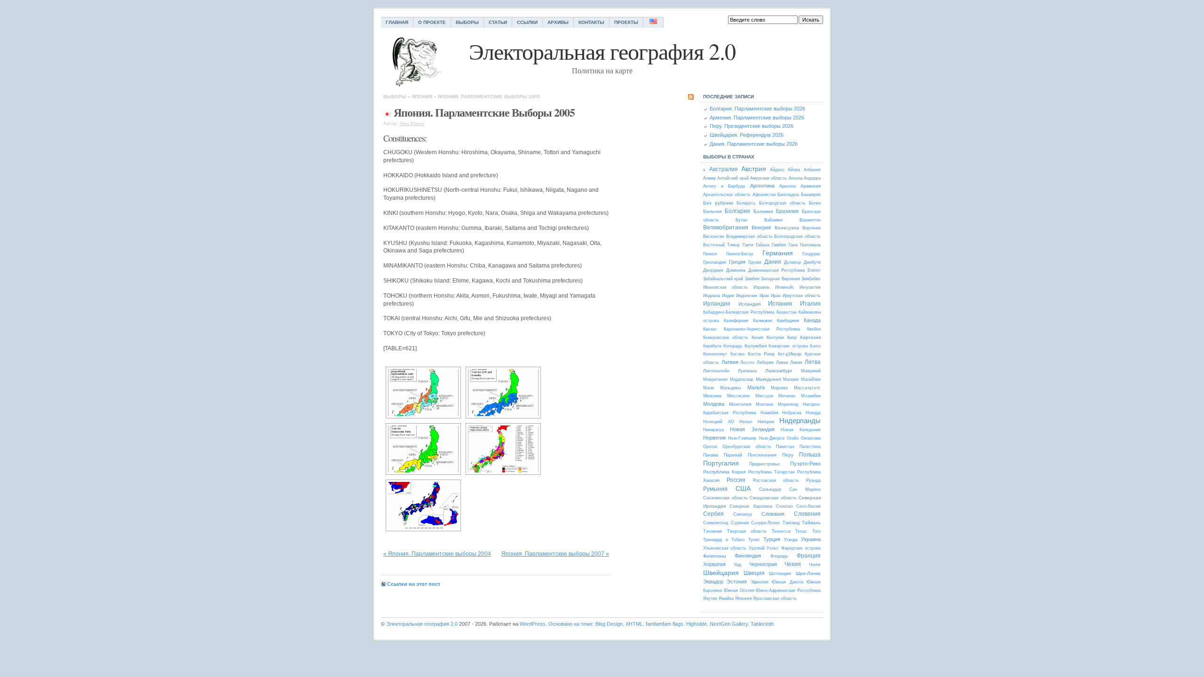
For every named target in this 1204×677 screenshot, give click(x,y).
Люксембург (778, 370)
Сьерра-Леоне (765, 522)
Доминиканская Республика (776, 270)
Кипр (792, 337)
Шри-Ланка (808, 573)
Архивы (558, 22)
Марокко (779, 388)
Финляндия (748, 556)
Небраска (791, 412)
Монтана (764, 404)
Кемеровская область (725, 337)
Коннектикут (715, 354)
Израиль (761, 287)
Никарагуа (713, 429)
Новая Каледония (801, 429)
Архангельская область (727, 194)
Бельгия (712, 211)
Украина (811, 539)
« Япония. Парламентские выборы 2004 (437, 554)
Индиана (711, 295)
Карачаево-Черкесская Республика (762, 329)
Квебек (814, 329)
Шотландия (780, 573)
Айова (794, 169)
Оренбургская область (746, 446)
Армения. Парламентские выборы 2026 (757, 117)
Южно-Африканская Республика (788, 590)
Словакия (772, 514)
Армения (810, 186)
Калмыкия (762, 320)
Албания (812, 169)
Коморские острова (788, 346)
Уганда (791, 539)
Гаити (748, 245)
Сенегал (784, 506)
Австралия (723, 169)
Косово (737, 354)
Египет (814, 270)
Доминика (735, 270)
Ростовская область (776, 480)
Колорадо (732, 346)
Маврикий (811, 371)
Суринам (740, 522)
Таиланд (791, 522)
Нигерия (766, 421)
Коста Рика (761, 353)
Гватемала (810, 245)
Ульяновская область (724, 548)
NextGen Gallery (729, 624)
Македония (768, 379)
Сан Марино (805, 489)
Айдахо (777, 169)
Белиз (815, 203)
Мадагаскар (741, 379)
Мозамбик (811, 396)
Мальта (756, 387)
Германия (777, 253)
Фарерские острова (801, 548)
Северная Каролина (750, 506)
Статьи (498, 22)
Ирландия (716, 303)
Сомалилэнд (715, 522)
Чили (815, 564)
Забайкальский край (723, 278)
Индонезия (746, 295)
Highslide (696, 624)
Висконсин (713, 236)
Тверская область (747, 531)
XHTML (634, 624)
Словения (807, 514)
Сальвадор (770, 489)
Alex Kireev (412, 123)
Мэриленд (788, 404)
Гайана (762, 245)
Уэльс (773, 548)
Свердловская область (773, 498)
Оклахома (811, 438)
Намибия (769, 412)
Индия (728, 295)
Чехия (792, 564)
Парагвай (733, 455)
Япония (422, 96)
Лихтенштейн (716, 371)
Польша (810, 454)
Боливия (763, 211)
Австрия (753, 169)
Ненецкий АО (718, 421)
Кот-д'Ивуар (789, 354)
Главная (397, 22)
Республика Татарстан (771, 472)
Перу (787, 454)
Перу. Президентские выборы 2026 (751, 126)
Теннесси (781, 531)
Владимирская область (749, 236)
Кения (757, 337)
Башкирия (811, 194)
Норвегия (714, 438)
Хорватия (714, 564)
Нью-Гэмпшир (742, 438)
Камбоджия (788, 320)
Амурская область (768, 178)
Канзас (710, 329)
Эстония (737, 581)
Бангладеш (788, 194)
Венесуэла (787, 227)
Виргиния (811, 228)
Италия (810, 303)
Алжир (709, 178)
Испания (780, 303)
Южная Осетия (739, 590)
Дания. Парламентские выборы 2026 (754, 144)
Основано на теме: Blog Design (585, 624)
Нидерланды (800, 421)
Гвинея (710, 254)
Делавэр (792, 262)
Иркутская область (802, 295)
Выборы (467, 22)
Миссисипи (738, 396)
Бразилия (787, 211)
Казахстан (786, 312)
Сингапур (742, 514)
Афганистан (764, 194)
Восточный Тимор (721, 245)
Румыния (715, 489)
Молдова (713, 404)
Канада (812, 320)
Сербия (713, 514)
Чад (737, 564)
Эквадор (713, 581)
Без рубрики (718, 202)
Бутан (741, 220)
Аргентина (762, 186)
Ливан (782, 362)
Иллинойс (784, 287)
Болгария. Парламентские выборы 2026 (757, 108)
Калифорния (736, 320)
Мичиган (786, 396)
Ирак (764, 295)
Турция (771, 539)
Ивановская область (725, 287)
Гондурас (811, 254)
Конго (815, 346)
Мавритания (715, 379)
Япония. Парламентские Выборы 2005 (489, 96)
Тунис (754, 539)
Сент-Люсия (808, 506)
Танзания (712, 531)
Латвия (729, 362)
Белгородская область (782, 203)
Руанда (813, 480)
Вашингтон (810, 220)
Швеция (754, 573)
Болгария (737, 211)
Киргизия (810, 337)
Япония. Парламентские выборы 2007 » (555, 554)
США (743, 488)
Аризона (787, 186)
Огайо (793, 438)
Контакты (591, 22)
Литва (813, 362)
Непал (745, 421)
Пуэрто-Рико (805, 463)
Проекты (626, 22)
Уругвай (757, 548)
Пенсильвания (762, 455)
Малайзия (811, 379)
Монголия (740, 404)
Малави (791, 379)
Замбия (752, 278)
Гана (793, 245)
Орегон (710, 446)
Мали (708, 388)
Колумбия (756, 345)
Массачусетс (807, 388)
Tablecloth (762, 624)
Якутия (710, 598)
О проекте (432, 22)
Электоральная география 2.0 (422, 624)
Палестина (810, 446)
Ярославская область (775, 598)
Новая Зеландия (752, 429)
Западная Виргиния (780, 278)
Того (816, 531)
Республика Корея (724, 471)
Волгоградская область (797, 236)
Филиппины (714, 556)
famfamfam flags (664, 624)
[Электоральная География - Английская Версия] (653, 22)
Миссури (764, 396)
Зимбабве (811, 278)
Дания (772, 262)
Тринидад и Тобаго (724, 539)
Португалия (721, 463)
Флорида (779, 556)
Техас (801, 531)
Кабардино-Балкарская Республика (738, 312)
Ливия (796, 362)
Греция (737, 262)
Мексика (712, 395)
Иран (776, 295)
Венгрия (761, 227)
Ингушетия (810, 287)
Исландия (749, 304)
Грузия (754, 262)
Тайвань (811, 522)
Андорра (812, 178)
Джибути (812, 262)
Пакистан (785, 446)
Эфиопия (759, 582)
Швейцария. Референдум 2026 (747, 135)
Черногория (763, 564)
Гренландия (714, 262)
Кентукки (775, 337)
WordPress (533, 624)
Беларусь (746, 203)
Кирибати (712, 346)
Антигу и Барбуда (724, 186)
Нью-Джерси (771, 438)
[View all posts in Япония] (387, 112)
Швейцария (721, 572)
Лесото (747, 362)
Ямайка (726, 598)
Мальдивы (730, 388)
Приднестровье (764, 464)
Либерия (765, 362)
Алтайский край (732, 178)
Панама (710, 455)
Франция (809, 555)
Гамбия (779, 245)
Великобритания (725, 227)
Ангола (795, 178)
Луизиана (747, 371)
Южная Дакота (787, 582)
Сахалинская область (725, 498)
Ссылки (527, 22)
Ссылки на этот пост (413, 584)
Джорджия (713, 270)
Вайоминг (773, 220)
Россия (736, 480)
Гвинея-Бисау (739, 254)
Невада (813, 412)
